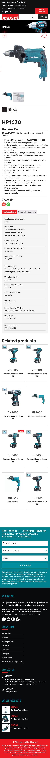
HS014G (14, 716)
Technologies (7, 8)
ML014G (14, 707)
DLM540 (14, 725)
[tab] (9, 212)
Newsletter (5, 649)
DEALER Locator (42, 11)
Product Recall (7, 657)
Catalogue (5, 653)
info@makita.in (10, 2)
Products (5, 637)
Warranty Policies (7, 641)
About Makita (6, 633)
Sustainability (20, 5)
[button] (41, 16)
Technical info (9, 212)
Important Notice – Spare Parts (12, 661)
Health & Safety (8, 5)
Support (5, 12)
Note (16, 8)
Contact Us (5, 645)
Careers (22, 8)
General (22, 212)
